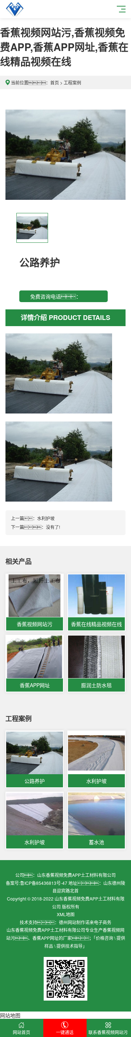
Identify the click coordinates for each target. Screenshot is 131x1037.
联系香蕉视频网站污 (108, 1032)
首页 (54, 82)
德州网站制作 (72, 922)
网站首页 (21, 1032)
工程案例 (72, 82)
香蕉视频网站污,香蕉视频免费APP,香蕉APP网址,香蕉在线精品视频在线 (64, 47)
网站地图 (10, 1015)
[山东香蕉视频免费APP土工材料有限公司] (14, 9)
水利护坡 (46, 518)
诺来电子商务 (98, 922)
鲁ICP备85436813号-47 (43, 883)
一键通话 (65, 1032)
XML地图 (66, 914)
